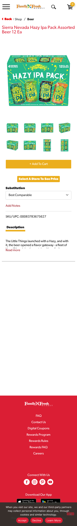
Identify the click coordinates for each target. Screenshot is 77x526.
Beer (30, 19)
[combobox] (38, 195)
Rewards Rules (38, 441)
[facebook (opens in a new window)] (27, 483)
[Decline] (70, 513)
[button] (12, 128)
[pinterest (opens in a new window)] (42, 483)
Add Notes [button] (13, 205)
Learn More (54, 520)
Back (8, 19)
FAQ (38, 416)
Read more (13, 250)
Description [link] (15, 227)
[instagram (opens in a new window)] (35, 483)
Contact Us (38, 422)
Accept (22, 520)
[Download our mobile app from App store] (26, 502)
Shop (18, 19)
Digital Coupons (38, 428)
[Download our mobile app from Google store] (50, 502)
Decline (36, 520)
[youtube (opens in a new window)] (50, 483)
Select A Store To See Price (38, 179)
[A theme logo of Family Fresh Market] (30, 6)
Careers (38, 453)
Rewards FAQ (38, 447)
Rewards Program (38, 434)
